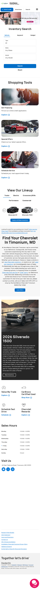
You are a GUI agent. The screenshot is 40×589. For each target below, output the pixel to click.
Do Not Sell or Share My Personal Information (14, 549)
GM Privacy (25, 564)
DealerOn (14, 564)
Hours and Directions (7, 537)
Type (6, 40)
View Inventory (9, 375)
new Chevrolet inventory (12, 262)
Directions (18, 9)
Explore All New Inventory (20, 220)
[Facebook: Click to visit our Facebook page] (3, 469)
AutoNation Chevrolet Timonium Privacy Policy (14, 544)
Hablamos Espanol (6, 546)
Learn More (20, 290)
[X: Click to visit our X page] (8, 469)
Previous (4, 210)
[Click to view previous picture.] (3, 18)
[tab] (7, 35)
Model (7, 55)
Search (20, 66)
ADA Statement (5, 535)
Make (6, 48)
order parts (24, 272)
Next (36, 210)
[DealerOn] (6, 563)
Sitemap (19, 564)
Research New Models (7, 532)
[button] (7, 9)
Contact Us (4, 539)
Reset (20, 70)
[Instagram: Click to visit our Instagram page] (13, 469)
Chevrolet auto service (10, 272)
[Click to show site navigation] (37, 9)
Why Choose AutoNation (8, 542)
